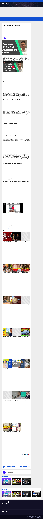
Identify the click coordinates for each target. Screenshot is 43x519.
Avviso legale (30, 516)
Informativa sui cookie (39, 516)
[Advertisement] (21, 12)
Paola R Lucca (8, 38)
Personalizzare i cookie (39, 517)
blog (3, 480)
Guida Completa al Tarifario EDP (6, 482)
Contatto (35, 516)
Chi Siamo (33, 516)
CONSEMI (4, 3)
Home (27, 516)
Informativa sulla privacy (5, 503)
